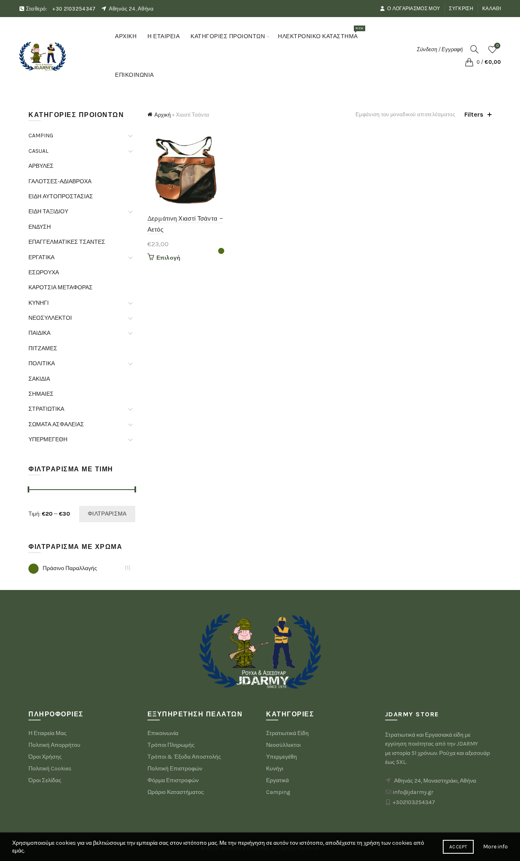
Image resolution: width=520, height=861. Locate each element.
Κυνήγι (274, 768)
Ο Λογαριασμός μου (413, 8)
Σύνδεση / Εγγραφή (440, 49)
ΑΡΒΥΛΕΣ (41, 166)
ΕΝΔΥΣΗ (39, 226)
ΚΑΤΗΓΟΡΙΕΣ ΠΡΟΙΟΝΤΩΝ (228, 36)
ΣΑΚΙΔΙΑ (39, 378)
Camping (278, 792)
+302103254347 (414, 802)
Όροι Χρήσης (45, 756)
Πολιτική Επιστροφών (174, 768)
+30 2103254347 (73, 9)
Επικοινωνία (162, 733)
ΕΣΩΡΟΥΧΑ (43, 272)
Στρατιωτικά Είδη (287, 733)
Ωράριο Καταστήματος (175, 792)
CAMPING (40, 135)
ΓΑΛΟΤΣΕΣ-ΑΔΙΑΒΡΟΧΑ (59, 181)
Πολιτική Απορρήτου (54, 745)
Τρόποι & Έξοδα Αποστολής (184, 756)
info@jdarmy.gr (413, 792)
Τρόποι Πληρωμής (171, 745)
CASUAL (38, 150)
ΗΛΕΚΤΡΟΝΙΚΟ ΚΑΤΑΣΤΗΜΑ (320, 33)
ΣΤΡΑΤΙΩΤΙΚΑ (46, 409)
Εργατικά (277, 780)
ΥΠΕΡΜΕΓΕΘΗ (47, 439)
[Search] (474, 49)
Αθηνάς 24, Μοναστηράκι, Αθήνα (435, 780)
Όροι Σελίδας (44, 780)
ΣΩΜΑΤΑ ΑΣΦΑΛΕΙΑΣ (56, 424)
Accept (458, 847)
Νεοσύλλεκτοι (283, 745)
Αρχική (162, 115)
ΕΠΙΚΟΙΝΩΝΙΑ (134, 75)
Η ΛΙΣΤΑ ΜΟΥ (497, 45)
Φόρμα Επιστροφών (173, 780)
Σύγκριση (461, 8)
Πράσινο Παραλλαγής (70, 568)
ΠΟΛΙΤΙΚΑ (41, 363)
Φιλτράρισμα (107, 513)
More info (495, 846)
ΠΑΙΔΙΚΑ (39, 333)
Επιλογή (168, 257)
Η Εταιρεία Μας (47, 733)
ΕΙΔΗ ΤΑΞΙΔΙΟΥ (48, 211)
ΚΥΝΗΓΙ (38, 302)
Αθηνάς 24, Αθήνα (131, 9)
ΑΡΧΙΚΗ (125, 36)
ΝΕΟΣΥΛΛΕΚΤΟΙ (50, 317)
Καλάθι (491, 8)
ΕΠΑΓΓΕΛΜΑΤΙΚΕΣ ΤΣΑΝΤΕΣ (66, 242)
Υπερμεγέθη (281, 756)
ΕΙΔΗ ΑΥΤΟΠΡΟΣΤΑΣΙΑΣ (60, 196)
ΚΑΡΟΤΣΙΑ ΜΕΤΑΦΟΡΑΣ (60, 287)
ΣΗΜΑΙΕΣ (41, 393)
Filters (473, 114)
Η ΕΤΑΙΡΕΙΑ (163, 36)
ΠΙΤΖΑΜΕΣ (42, 348)
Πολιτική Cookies (50, 768)
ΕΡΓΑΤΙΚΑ (41, 257)
